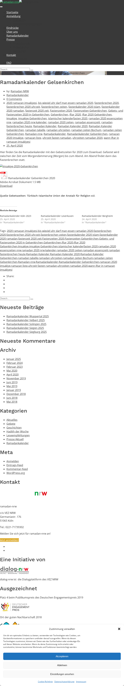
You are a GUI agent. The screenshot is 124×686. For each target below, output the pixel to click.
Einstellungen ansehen (62, 674)
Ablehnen (62, 665)
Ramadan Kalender (45, 126)
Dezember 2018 (16, 394)
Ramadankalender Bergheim (97, 215)
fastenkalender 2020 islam (84, 107)
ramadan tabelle (35, 130)
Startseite (12, 12)
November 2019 (16, 378)
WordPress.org (15, 473)
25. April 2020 (14, 145)
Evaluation (19, 20)
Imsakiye (11, 118)
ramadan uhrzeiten (58, 130)
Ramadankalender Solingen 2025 (26, 324)
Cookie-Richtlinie (45, 681)
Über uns (12, 31)
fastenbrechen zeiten (54, 107)
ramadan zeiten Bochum (86, 130)
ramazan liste (33, 138)
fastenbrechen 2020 (106, 103)
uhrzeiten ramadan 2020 (87, 138)
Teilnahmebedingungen (27, 24)
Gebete (10, 424)
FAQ (8, 63)
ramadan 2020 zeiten (61, 122)
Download (6, 186)
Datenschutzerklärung (64, 681)
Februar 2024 (14, 363)
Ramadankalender (17, 35)
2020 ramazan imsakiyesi (21, 103)
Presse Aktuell (15, 439)
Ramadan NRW (20, 91)
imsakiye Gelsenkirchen (32, 118)
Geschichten (14, 427)
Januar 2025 (13, 359)
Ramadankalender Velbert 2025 (25, 320)
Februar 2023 (14, 367)
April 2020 (12, 374)
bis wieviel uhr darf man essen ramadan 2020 (65, 103)
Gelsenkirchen (59, 114)
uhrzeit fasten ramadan (56, 138)
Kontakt (11, 55)
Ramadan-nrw (33, 134)
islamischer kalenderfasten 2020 (67, 118)
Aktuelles (11, 420)
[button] (119, 629)
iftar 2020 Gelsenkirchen (97, 114)
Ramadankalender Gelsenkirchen (87, 134)
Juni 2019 (11, 382)
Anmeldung (13, 16)
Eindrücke (12, 28)
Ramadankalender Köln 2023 (15, 215)
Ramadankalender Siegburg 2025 (26, 332)
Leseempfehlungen (18, 435)
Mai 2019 (11, 386)
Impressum (81, 681)
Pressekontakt (21, 43)
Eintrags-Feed (14, 465)
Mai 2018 (11, 402)
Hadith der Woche (17, 431)
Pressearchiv (21, 47)
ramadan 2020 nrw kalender (29, 122)
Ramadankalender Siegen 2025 (25, 328)
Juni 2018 (11, 398)
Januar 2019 (13, 390)
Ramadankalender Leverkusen (57, 215)
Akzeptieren (62, 656)
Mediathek (19, 51)
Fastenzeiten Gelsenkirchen (90, 110)
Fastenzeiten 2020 (61, 110)
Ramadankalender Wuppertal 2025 (27, 316)
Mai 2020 (11, 370)
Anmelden (12, 461)
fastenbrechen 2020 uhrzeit (23, 107)
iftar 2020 (75, 114)
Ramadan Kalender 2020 (73, 126)
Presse (10, 39)
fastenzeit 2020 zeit (37, 110)
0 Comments (14, 99)
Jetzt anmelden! (9, 540)
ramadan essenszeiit (87, 122)
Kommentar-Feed (17, 469)
